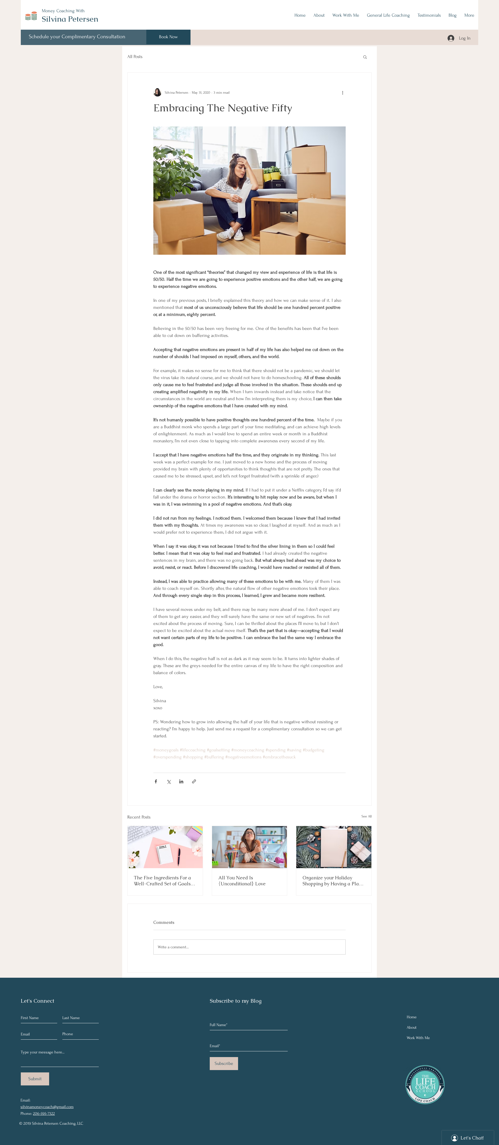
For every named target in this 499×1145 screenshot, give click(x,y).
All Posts (134, 56)
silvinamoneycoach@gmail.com (47, 1106)
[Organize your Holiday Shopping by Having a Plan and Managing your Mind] (333, 847)
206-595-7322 (44, 1113)
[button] (365, 57)
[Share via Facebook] (155, 781)
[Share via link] (194, 781)
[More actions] (342, 92)
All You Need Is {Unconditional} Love (242, 881)
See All (367, 816)
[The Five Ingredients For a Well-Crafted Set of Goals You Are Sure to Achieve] (165, 847)
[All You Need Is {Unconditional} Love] (249, 847)
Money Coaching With (63, 10)
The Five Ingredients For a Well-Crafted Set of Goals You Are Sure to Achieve (162, 881)
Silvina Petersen (70, 19)
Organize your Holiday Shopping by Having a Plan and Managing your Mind (332, 881)
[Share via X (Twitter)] (168, 781)
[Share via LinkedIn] (181, 781)
